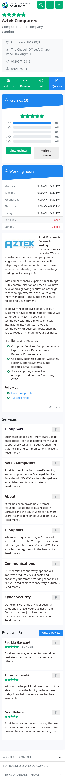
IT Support (14, 530)
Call (41, 86)
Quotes (57, 86)
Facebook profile (21, 393)
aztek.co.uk (19, 69)
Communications (20, 563)
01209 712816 (20, 61)
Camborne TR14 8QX (25, 42)
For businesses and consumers (25, 766)
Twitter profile (20, 398)
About (10, 496)
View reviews (19, 151)
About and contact (17, 757)
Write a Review (51, 632)
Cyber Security (18, 597)
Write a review (46, 153)
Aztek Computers (19, 20)
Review (25, 86)
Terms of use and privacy (21, 774)
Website (8, 86)
